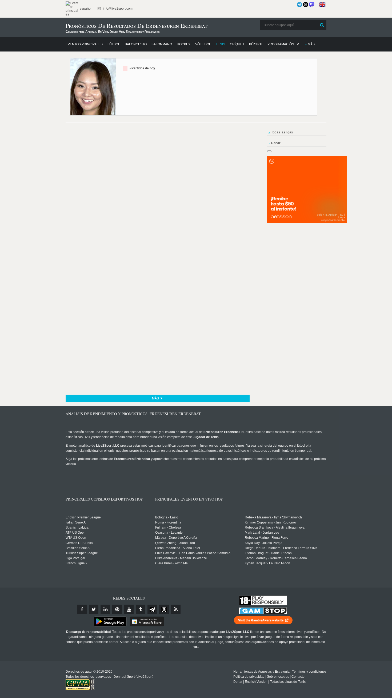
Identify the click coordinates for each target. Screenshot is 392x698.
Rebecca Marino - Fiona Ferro (266, 538)
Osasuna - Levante (169, 532)
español (85, 8)
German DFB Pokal (80, 543)
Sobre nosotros (278, 677)
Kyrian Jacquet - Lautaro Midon (267, 563)
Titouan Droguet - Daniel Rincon (268, 553)
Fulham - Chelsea (168, 527)
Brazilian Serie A (78, 548)
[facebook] (82, 609)
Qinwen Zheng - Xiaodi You (175, 543)
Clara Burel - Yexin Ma (171, 563)
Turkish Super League (82, 553)
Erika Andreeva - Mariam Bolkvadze (181, 558)
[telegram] (152, 609)
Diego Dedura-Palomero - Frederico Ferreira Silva (281, 548)
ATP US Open (76, 532)
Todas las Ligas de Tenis (288, 682)
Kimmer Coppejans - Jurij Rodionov (271, 522)
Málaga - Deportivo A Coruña (176, 538)
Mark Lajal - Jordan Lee (262, 532)
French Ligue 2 (76, 563)
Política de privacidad (249, 677)
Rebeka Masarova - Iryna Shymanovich (273, 517)
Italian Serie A (76, 522)
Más (311, 44)
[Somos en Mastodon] (311, 4)
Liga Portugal (75, 558)
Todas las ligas (282, 132)
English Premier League (83, 517)
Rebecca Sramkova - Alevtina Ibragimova (275, 527)
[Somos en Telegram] (299, 4)
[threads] (164, 609)
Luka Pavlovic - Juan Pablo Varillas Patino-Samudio (192, 553)
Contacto (298, 677)
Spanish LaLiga (77, 527)
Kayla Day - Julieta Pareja (263, 543)
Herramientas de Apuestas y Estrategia (261, 671)
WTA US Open (76, 538)
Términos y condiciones (309, 671)
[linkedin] (105, 609)
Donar (237, 682)
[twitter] (93, 609)
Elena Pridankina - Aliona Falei (177, 548)
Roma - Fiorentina (168, 522)
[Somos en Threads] (305, 4)
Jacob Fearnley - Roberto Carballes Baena (276, 558)
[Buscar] (322, 25)
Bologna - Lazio (166, 517)
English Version (256, 682)
